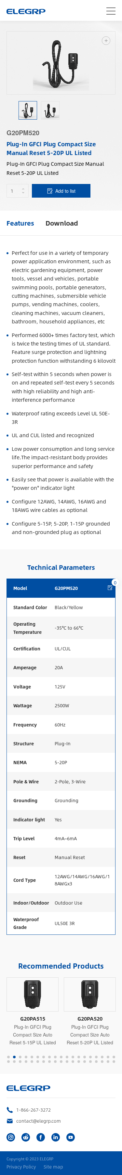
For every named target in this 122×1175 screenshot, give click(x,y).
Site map (53, 1166)
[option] (61, 63)
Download (62, 223)
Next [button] (112, 63)
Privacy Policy (21, 1166)
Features (20, 223)
